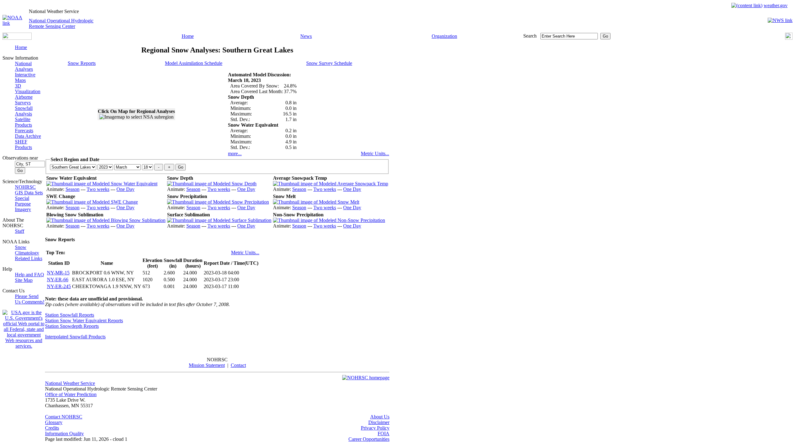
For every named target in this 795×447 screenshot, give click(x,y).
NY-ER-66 (57, 279)
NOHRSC (25, 187)
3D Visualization (27, 88)
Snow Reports (82, 63)
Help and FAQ (29, 274)
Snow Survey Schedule (329, 63)
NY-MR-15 (58, 272)
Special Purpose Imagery (23, 204)
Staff (19, 231)
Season (73, 189)
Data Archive (28, 136)
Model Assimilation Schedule (193, 63)
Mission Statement (207, 365)
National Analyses (24, 66)
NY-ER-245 (59, 286)
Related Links (28, 258)
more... (235, 153)
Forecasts (24, 130)
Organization (444, 36)
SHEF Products (23, 144)
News (306, 36)
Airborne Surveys (24, 99)
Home (188, 36)
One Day (125, 189)
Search (530, 35)
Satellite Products (23, 122)
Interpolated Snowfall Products (75, 336)
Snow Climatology (27, 250)
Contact (238, 365)
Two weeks (98, 189)
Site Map (24, 280)
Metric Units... (375, 153)
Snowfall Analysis (24, 111)
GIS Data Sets (29, 192)
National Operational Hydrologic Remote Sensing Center (61, 23)
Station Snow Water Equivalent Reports (84, 320)
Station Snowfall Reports (69, 315)
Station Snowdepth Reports (72, 326)
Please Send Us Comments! (29, 299)
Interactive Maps (25, 77)
